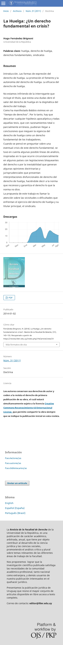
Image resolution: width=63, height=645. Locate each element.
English (9, 503)
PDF (10, 297)
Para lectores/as (13, 458)
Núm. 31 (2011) (33, 10)
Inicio (6, 10)
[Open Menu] (3, 3)
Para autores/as (13, 463)
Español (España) (15, 508)
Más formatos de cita (16, 344)
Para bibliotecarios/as (16, 468)
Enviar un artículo (17, 483)
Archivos (17, 10)
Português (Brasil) (15, 513)
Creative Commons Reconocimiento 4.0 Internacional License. (28, 407)
